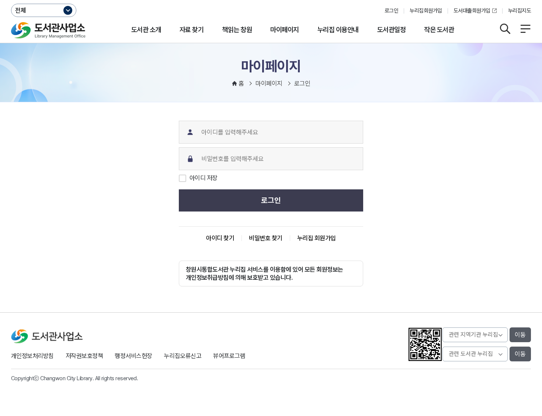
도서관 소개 (146, 29)
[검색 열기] (505, 28)
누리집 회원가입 (316, 238)
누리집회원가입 (426, 10)
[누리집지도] (525, 28)
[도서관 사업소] (48, 30)
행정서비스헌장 (133, 356)
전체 (20, 10)
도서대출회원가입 (472, 10)
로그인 (391, 10)
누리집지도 (519, 10)
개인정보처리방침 (32, 356)
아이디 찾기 (220, 238)
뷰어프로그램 (229, 356)
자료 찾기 (192, 29)
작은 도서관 (439, 29)
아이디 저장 (204, 178)
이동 (520, 334)
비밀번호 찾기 (265, 238)
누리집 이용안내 (338, 29)
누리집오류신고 (182, 356)
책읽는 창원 (237, 29)
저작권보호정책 (84, 356)
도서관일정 (391, 29)
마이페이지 (284, 29)
